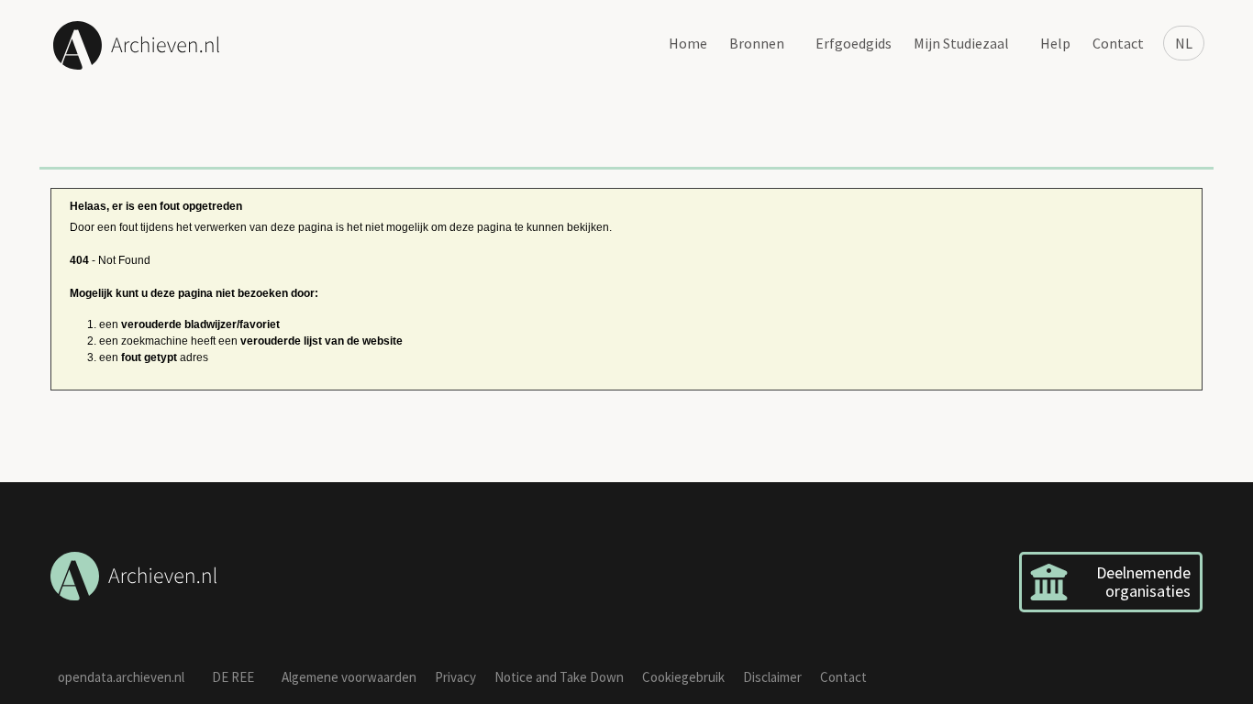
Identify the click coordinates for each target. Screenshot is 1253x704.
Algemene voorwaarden (349, 677)
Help (1055, 43)
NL (1183, 43)
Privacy (455, 677)
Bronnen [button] (756, 43)
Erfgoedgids (853, 43)
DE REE (233, 677)
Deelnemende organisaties (1143, 581)
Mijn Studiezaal (961, 43)
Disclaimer (772, 677)
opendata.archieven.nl (121, 677)
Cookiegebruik (683, 677)
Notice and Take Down (559, 677)
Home (688, 43)
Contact (1118, 43)
